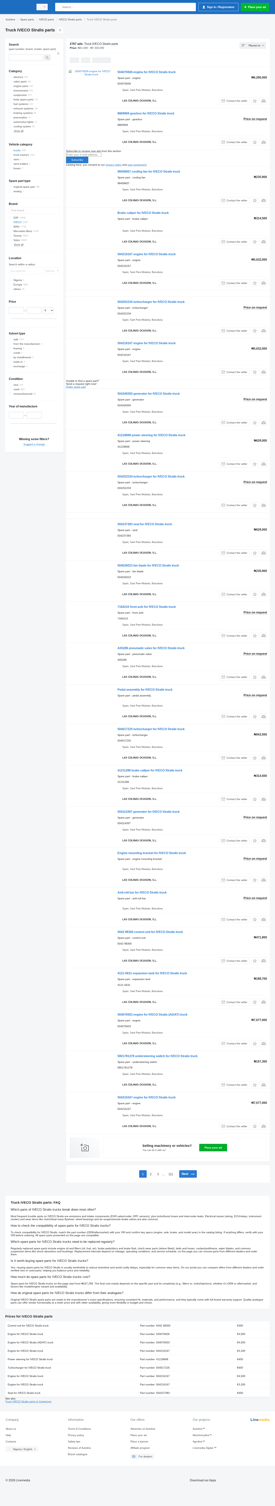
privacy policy (114, 164)
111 (170, 1174)
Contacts (11, 1441)
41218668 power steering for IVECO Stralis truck (151, 435)
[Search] (58, 7)
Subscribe (77, 159)
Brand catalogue (77, 1454)
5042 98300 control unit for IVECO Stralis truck (150, 932)
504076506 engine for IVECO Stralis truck (146, 72)
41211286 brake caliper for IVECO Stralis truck (149, 770)
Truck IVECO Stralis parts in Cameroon (28, 1401)
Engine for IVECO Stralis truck (25, 1333)
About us (11, 1428)
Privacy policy (76, 1435)
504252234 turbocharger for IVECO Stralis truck (151, 301)
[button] (254, 100)
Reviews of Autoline (79, 1447)
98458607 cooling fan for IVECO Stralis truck (148, 171)
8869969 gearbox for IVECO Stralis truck (145, 113)
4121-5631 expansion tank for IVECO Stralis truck (152, 973)
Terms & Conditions (79, 1428)
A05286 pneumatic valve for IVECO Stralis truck (151, 648)
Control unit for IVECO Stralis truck (28, 1325)
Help (8, 1435)
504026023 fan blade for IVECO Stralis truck (148, 565)
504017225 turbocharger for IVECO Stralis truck (151, 729)
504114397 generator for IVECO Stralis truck (148, 811)
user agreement (137, 164)
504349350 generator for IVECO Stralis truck (148, 393)
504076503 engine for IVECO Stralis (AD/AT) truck (152, 1014)
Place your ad (213, 1147)
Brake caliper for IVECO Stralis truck (143, 212)
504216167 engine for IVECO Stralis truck (146, 254)
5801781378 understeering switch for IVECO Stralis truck (157, 1056)
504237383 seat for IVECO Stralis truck (144, 524)
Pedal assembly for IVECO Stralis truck (144, 689)
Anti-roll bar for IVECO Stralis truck (142, 892)
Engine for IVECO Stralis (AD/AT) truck (30, 1342)
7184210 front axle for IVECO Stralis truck (146, 606)
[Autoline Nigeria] (19, 7)
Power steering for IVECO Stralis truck (30, 1359)
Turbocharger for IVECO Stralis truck (29, 1367)
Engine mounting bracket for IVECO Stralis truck (151, 853)
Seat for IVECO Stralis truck (24, 1392)
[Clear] (58, 53)
